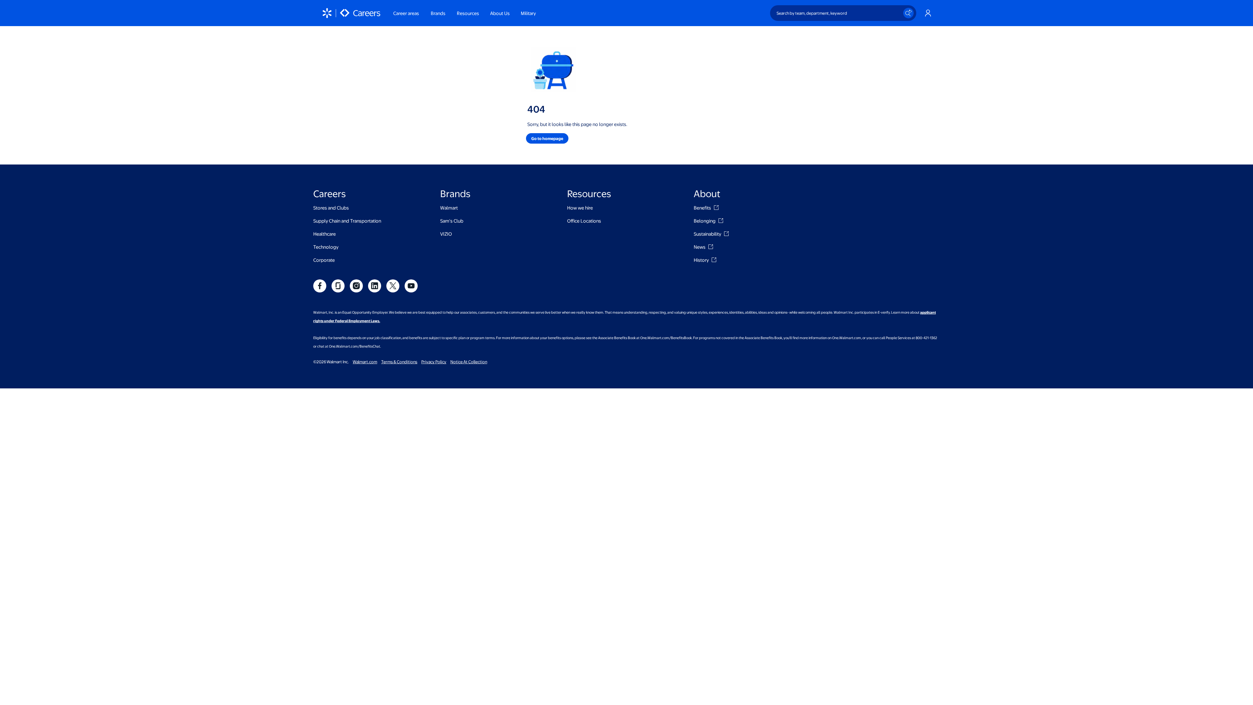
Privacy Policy (433, 362)
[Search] (908, 13)
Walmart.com (365, 362)
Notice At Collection (468, 362)
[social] (319, 285)
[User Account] (928, 13)
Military (528, 13)
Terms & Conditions (399, 362)
